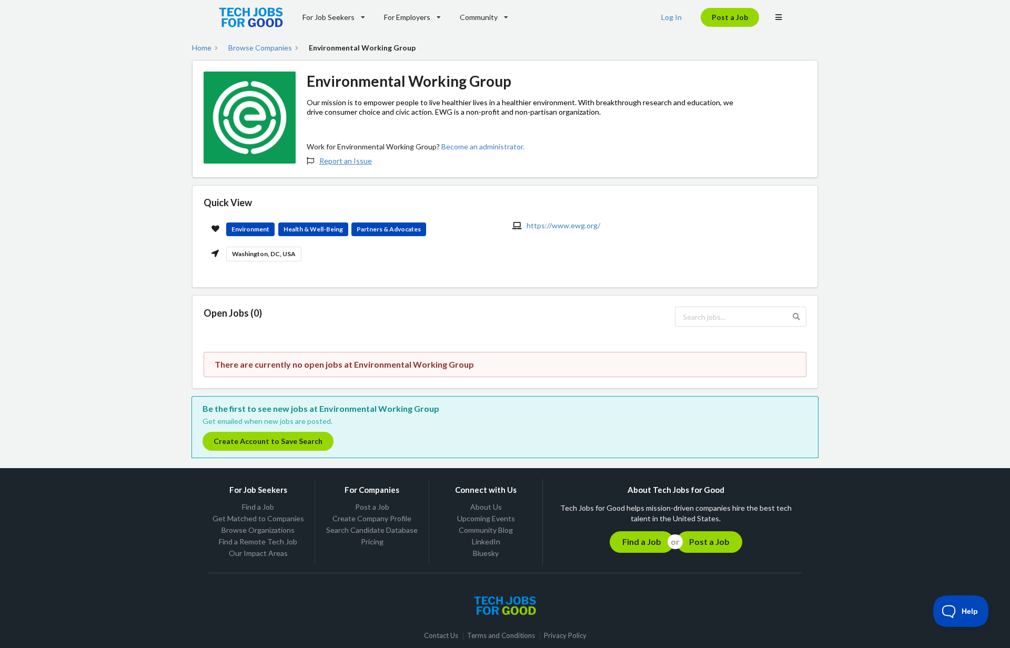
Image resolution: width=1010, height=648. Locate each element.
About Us (486, 507)
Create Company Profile (371, 518)
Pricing (372, 541)
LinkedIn (486, 541)
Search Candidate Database (372, 529)
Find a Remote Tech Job (258, 541)
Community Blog (486, 529)
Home (201, 48)
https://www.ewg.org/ (563, 225)
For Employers (407, 17)
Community (479, 17)
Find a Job (258, 507)
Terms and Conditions (501, 636)
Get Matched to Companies (258, 518)
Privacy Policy (565, 636)
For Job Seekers (328, 17)
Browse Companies (260, 48)
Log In (671, 17)
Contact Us (441, 636)
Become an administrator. (482, 146)
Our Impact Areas (258, 553)
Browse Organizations (258, 529)
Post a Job (730, 17)
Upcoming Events (486, 518)
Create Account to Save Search (268, 441)
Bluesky (486, 553)
